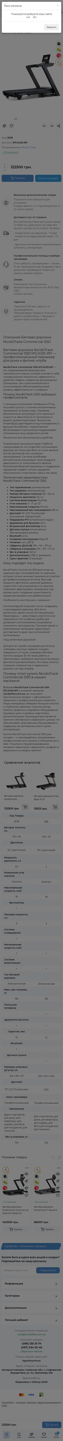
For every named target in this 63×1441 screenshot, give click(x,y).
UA (28, 17)
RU (35, 17)
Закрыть (51, 27)
